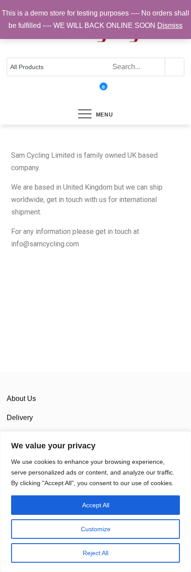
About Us (21, 398)
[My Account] (91, 92)
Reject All (95, 552)
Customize (96, 529)
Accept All (95, 505)
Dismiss (170, 25)
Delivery (20, 417)
